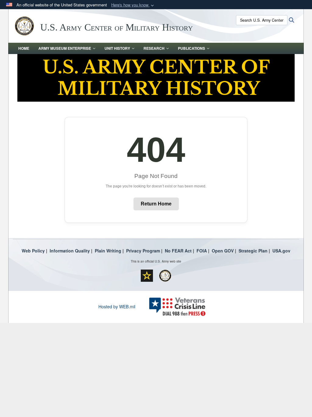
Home (23, 48)
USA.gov (281, 251)
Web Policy (33, 251)
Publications (191, 48)
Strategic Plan (253, 251)
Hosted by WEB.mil (116, 306)
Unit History (117, 48)
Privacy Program (143, 251)
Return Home (156, 203)
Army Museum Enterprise (64, 48)
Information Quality (70, 251)
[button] (133, 5)
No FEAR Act (178, 251)
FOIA (202, 251)
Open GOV (223, 251)
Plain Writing (108, 251)
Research (154, 48)
